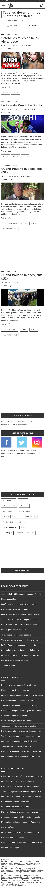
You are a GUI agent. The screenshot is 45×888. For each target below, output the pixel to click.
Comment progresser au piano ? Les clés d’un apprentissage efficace (19, 701)
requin (17, 516)
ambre (22, 522)
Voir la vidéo (6, 87)
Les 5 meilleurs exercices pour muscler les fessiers (21, 756)
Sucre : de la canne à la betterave (14, 716)
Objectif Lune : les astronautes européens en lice (20, 614)
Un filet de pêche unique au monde (14, 660)
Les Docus (11, 886)
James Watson (30, 516)
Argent (11, 179)
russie (5, 93)
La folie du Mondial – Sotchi (21, 105)
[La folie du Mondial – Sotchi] (22, 134)
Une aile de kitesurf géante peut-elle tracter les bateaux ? (19, 640)
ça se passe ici (21, 424)
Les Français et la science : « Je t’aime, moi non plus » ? (22, 797)
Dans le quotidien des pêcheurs (13, 630)
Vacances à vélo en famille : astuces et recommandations (16, 746)
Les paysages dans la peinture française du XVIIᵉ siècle (20, 832)
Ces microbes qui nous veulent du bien (16, 802)
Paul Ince (24, 506)
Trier (34, 26)
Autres (3, 49)
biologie (22, 500)
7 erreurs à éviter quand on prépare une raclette (19, 705)
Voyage (11, 49)
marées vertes (9, 506)
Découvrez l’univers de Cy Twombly (15, 807)
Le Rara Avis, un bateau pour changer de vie (18, 645)
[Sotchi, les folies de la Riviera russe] (22, 71)
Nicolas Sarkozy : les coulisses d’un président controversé (19, 625)
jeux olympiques (10, 223)
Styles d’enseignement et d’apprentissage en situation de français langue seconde (22, 792)
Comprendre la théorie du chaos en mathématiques (21, 751)
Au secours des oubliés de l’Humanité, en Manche (20, 817)
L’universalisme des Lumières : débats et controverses (22, 776)
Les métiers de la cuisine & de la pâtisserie (17, 781)
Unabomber (7, 511)
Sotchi (15, 93)
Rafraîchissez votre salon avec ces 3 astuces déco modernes (20, 731)
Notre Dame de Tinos (25, 533)
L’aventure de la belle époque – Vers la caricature (20, 812)
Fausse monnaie (23, 511)
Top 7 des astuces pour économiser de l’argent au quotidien (20, 736)
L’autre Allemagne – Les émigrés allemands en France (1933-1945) (22, 843)
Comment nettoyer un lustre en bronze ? (16, 721)
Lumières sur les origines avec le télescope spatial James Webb (20, 604)
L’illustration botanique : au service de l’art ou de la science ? (20, 822)
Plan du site (21, 886)
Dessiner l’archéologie (10, 848)
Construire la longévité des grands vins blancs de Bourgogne (20, 787)
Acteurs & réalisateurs (9, 827)
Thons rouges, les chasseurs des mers (16, 635)
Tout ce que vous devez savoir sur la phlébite (18, 726)
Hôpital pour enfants (9, 599)
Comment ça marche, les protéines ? (15, 609)
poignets (25, 527)
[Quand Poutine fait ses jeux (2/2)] (22, 202)
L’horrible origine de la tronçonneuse (15, 690)
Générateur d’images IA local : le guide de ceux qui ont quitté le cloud (22, 711)
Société (4, 179)
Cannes (6, 516)
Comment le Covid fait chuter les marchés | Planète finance (21, 594)
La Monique (7, 533)
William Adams (9, 522)
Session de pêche (8, 665)
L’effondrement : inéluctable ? (12, 837)
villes (25, 156)
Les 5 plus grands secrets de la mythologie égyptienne (22, 695)
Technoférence (9, 527)
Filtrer (13, 26)
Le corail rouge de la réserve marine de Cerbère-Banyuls (20, 655)
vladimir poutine (10, 229)
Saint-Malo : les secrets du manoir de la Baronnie (20, 650)
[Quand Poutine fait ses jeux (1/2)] (22, 308)
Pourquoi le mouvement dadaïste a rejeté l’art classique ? (18, 685)
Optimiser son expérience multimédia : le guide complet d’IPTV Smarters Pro (19, 741)
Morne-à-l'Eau (9, 500)
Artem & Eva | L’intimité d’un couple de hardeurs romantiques (19, 620)
